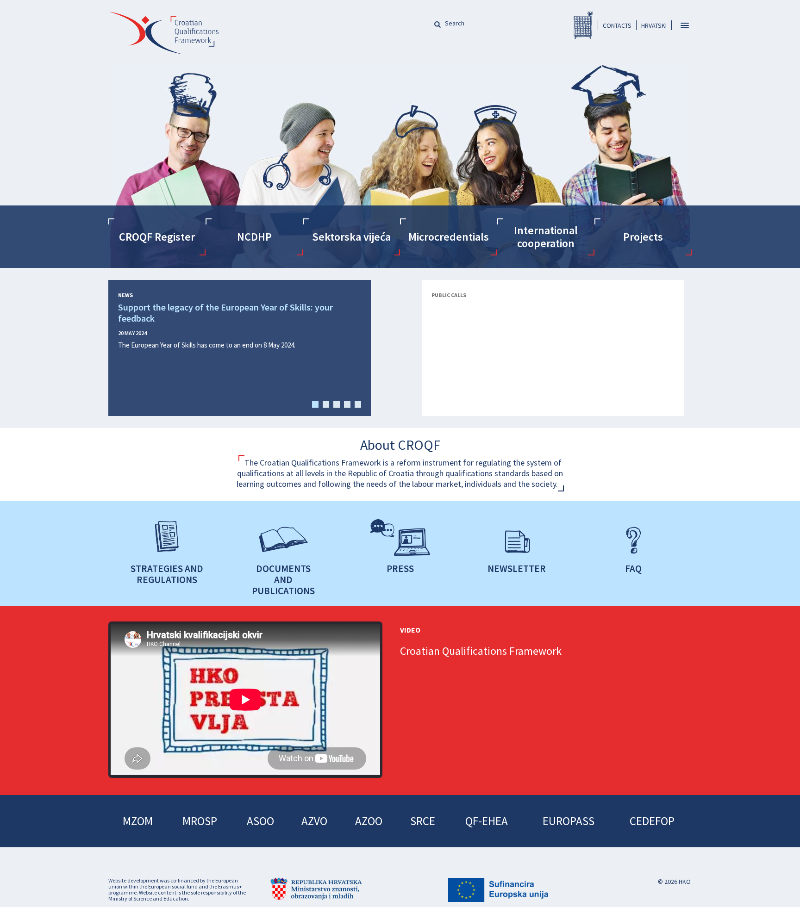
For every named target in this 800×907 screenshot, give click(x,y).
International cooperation (546, 236)
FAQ (633, 568)
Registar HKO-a (583, 25)
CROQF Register (157, 237)
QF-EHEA (486, 821)
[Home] (163, 38)
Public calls (448, 295)
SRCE (422, 821)
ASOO (260, 821)
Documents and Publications (283, 579)
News (125, 295)
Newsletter (517, 568)
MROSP (199, 821)
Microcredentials (448, 237)
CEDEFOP (652, 821)
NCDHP (254, 237)
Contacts (617, 25)
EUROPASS (568, 821)
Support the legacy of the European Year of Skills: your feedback (225, 313)
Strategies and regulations (167, 573)
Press (400, 568)
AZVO (314, 821)
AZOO (368, 821)
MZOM (138, 821)
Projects (643, 237)
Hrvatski (654, 25)
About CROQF (400, 445)
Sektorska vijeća (351, 237)
